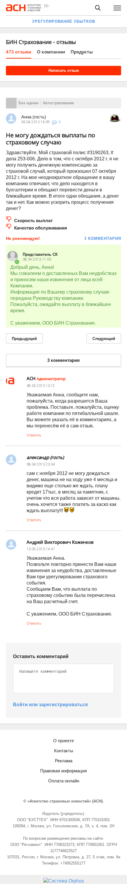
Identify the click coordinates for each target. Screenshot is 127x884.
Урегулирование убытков (63, 21)
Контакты (63, 750)
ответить (34, 435)
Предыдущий (24, 338)
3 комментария (102, 238)
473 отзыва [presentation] (18, 52)
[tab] (18, 53)
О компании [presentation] (51, 52)
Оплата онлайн (63, 780)
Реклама (63, 760)
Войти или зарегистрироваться (50, 704)
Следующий (103, 338)
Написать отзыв (63, 70)
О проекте (63, 740)
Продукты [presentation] (82, 52)
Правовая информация (63, 770)
